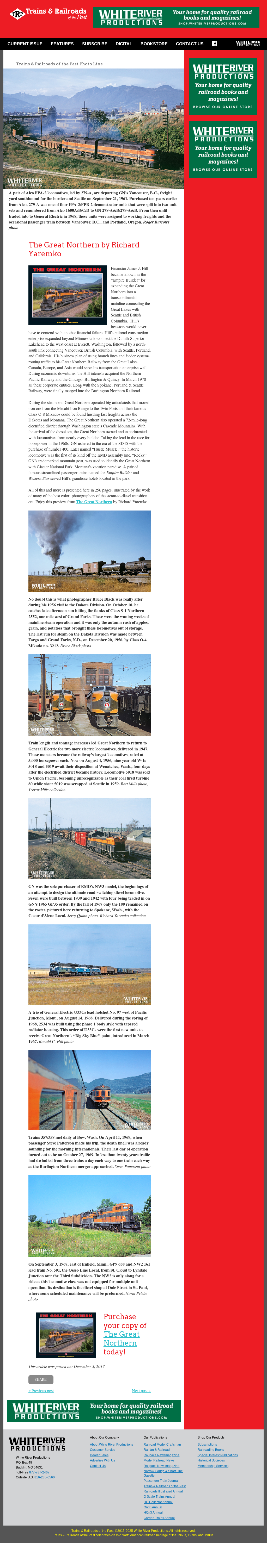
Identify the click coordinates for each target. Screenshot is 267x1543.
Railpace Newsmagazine (161, 1455)
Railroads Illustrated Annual (163, 1491)
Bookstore (154, 44)
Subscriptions (207, 1444)
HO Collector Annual (158, 1502)
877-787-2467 (39, 1472)
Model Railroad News (159, 1460)
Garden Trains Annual (159, 1518)
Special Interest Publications (218, 1455)
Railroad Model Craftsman (162, 1444)
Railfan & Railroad (157, 1450)
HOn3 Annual (153, 1512)
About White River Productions (111, 1444)
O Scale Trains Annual (159, 1496)
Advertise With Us (102, 1460)
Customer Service (102, 1450)
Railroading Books (211, 1450)
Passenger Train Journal (161, 1481)
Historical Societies (211, 1460)
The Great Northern (122, 1338)
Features (62, 44)
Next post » (141, 1390)
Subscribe (94, 44)
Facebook (216, 45)
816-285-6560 (44, 1477)
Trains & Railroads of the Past (165, 1486)
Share (41, 1379)
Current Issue (25, 44)
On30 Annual (153, 1507)
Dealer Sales (99, 1455)
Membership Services (213, 1466)
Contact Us (190, 44)
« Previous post (41, 1390)
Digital (124, 44)
